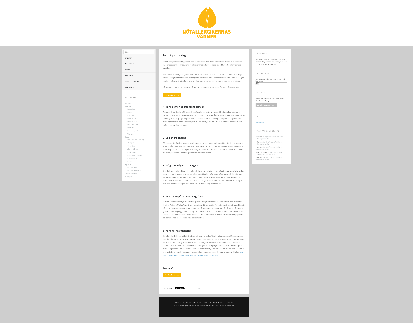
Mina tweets (260, 123)
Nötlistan (129, 64)
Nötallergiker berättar (134, 155)
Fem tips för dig (132, 167)
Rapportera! (131, 109)
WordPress (209, 306)
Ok (257, 83)
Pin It (200, 288)
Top (204, 312)
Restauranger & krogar (135, 131)
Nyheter (128, 58)
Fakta (127, 70)
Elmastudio (230, 306)
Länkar (129, 161)
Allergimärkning (132, 149)
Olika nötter (131, 146)
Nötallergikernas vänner (206, 23)
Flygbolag (130, 115)
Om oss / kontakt (132, 81)
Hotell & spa (131, 118)
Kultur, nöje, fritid (133, 125)
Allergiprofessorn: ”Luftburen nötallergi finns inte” (269, 138)
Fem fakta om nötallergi (135, 140)
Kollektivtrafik (132, 121)
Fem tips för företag (134, 170)
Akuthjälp (130, 143)
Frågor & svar (132, 158)
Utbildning (130, 134)
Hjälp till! (129, 75)
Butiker (129, 112)
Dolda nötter (131, 152)
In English (129, 87)
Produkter (130, 128)
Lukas (258, 137)
